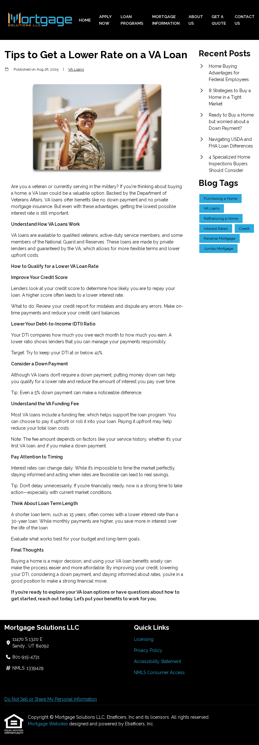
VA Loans (76, 69)
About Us (196, 20)
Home (85, 20)
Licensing (144, 639)
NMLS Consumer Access (159, 672)
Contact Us (245, 20)
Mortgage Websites (48, 723)
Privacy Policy (148, 650)
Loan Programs (132, 20)
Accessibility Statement (157, 661)
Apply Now (105, 20)
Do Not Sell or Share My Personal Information (50, 699)
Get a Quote (219, 20)
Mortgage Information (166, 20)
